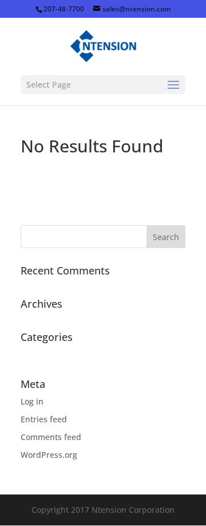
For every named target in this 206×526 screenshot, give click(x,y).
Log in (32, 401)
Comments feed (51, 436)
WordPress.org (49, 454)
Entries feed (44, 419)
